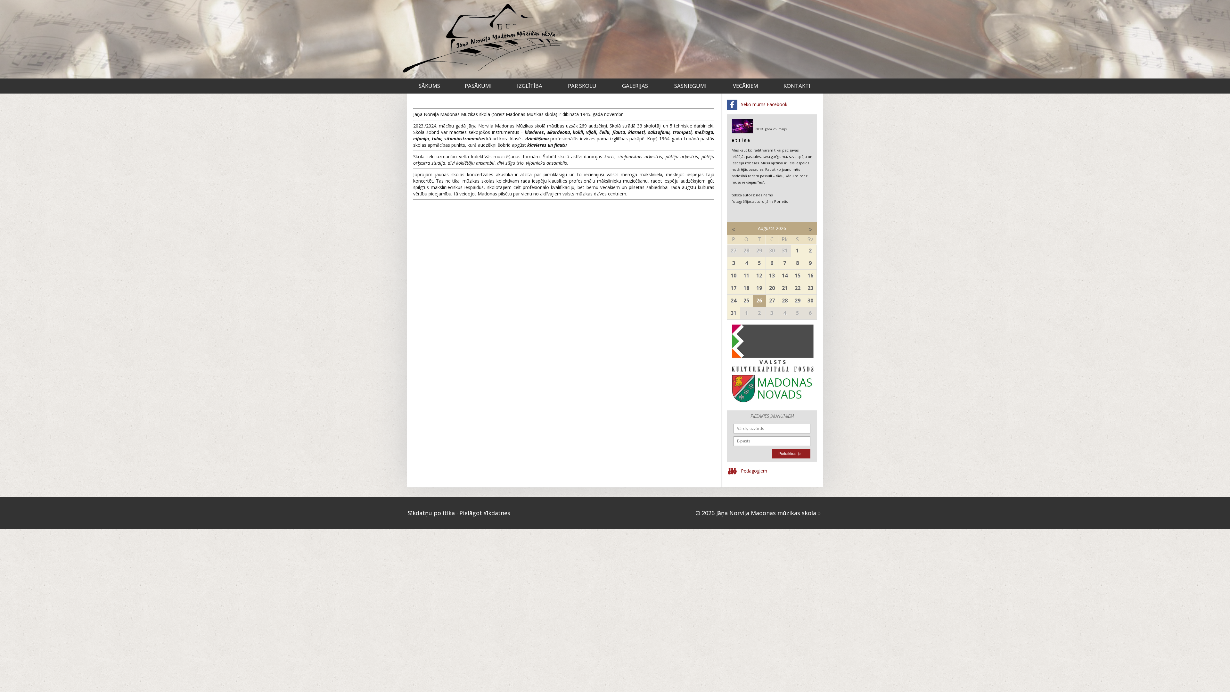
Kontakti (796, 85)
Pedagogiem (753, 470)
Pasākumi (478, 85)
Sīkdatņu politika (431, 513)
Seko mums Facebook (763, 104)
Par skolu (582, 85)
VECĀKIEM (745, 85)
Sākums (429, 85)
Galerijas (635, 85)
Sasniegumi (690, 85)
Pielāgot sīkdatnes (484, 513)
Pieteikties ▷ (789, 453)
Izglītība (529, 85)
